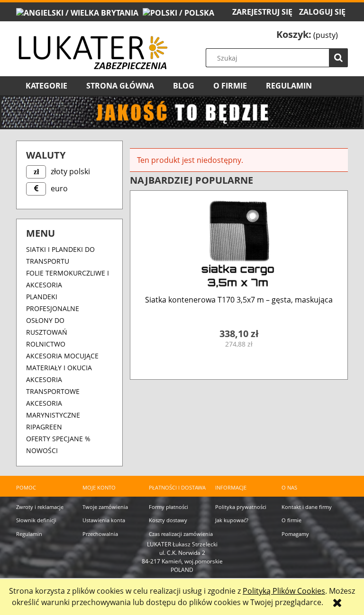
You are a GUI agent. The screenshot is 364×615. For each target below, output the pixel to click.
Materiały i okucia (59, 367)
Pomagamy (295, 533)
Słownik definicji (36, 520)
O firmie (291, 520)
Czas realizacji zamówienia (181, 533)
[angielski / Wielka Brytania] (77, 12)
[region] (182, 112)
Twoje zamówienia (105, 506)
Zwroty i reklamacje (40, 506)
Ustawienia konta (103, 520)
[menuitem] (46, 85)
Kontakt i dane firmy (307, 506)
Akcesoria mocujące (62, 355)
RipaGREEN (44, 426)
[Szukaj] (338, 57)
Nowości (42, 450)
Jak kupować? (231, 520)
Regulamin (29, 533)
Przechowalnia (100, 533)
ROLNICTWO (45, 343)
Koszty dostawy (168, 520)
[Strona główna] (92, 45)
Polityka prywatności (240, 506)
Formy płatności (168, 506)
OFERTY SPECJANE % (58, 438)
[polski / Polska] (178, 12)
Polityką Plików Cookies (284, 591)
